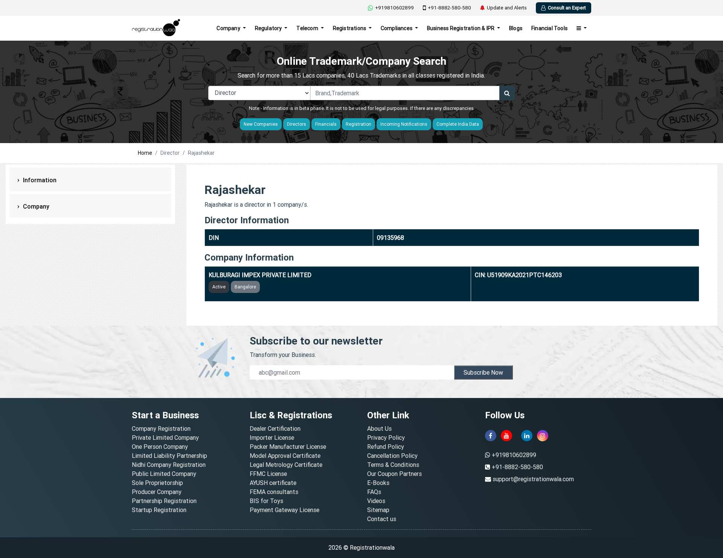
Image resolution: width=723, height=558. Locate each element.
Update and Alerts (507, 8)
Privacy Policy (386, 437)
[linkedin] (526, 435)
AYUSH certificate (273, 482)
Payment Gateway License (284, 510)
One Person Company (160, 446)
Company (229, 28)
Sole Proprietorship (157, 482)
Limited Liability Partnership (169, 455)
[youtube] (506, 435)
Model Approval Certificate (285, 455)
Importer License (272, 437)
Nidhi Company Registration (169, 464)
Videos (376, 501)
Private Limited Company (165, 437)
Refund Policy (385, 446)
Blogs (515, 28)
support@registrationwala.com (533, 479)
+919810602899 (394, 8)
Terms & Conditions (393, 464)
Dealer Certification (275, 428)
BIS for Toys (266, 501)
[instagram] (542, 435)
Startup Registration (159, 510)
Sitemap (378, 510)
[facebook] (490, 435)
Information (38, 180)
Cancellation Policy (392, 455)
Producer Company (157, 491)
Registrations (350, 28)
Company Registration (161, 428)
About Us (379, 428)
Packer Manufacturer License (288, 446)
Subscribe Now (483, 372)
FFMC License (268, 473)
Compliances (397, 28)
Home (145, 152)
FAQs (374, 491)
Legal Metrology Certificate (286, 464)
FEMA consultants (274, 491)
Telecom (307, 28)
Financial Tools (549, 28)
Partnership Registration (164, 501)
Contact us (381, 519)
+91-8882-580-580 (449, 8)
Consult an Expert (567, 8)
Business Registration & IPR (461, 28)
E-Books (378, 482)
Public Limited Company (164, 473)
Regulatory (269, 28)
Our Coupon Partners (394, 473)
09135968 (390, 237)
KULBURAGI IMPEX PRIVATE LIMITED (260, 275)
